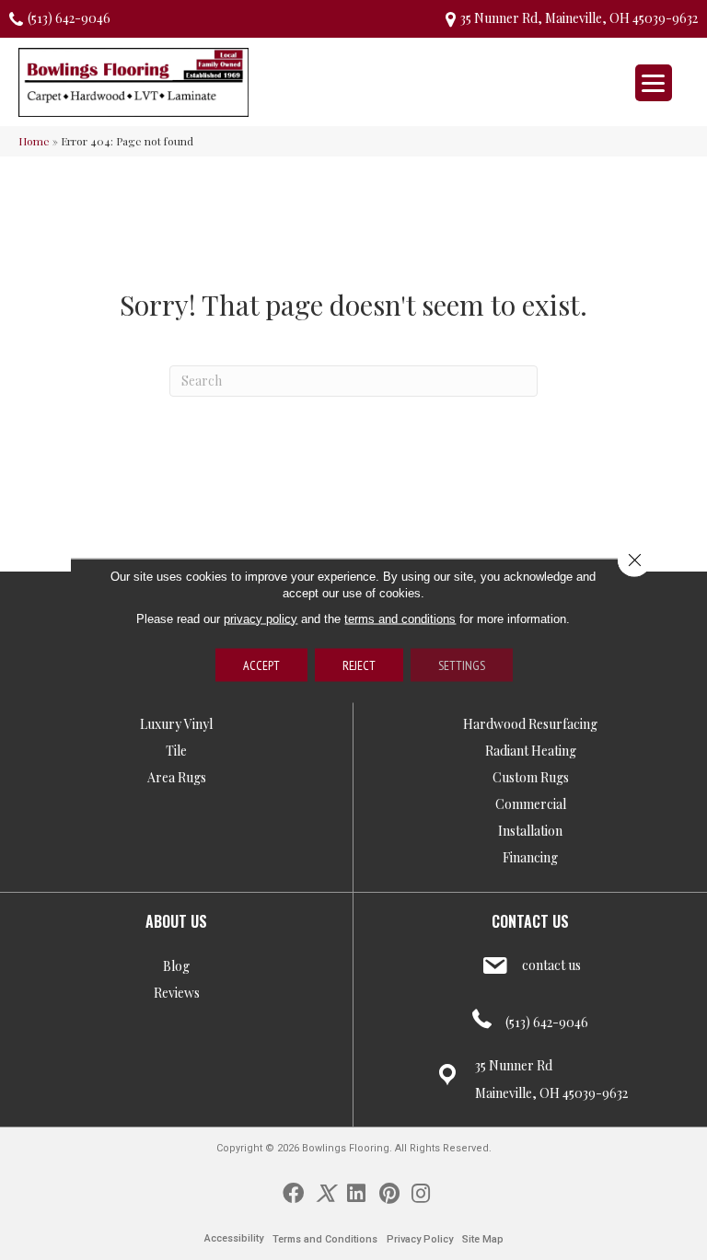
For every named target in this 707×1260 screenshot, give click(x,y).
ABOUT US (176, 921)
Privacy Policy (420, 1239)
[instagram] (420, 1191)
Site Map (483, 1239)
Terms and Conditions (324, 1239)
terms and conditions (400, 618)
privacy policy (260, 618)
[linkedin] (356, 1191)
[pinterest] (389, 1191)
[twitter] (325, 1191)
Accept (261, 664)
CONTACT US (530, 921)
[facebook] (293, 1191)
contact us (551, 965)
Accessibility (233, 1238)
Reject (359, 664)
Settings (461, 664)
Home (34, 140)
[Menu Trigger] (653, 82)
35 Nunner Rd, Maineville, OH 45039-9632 (579, 18)
